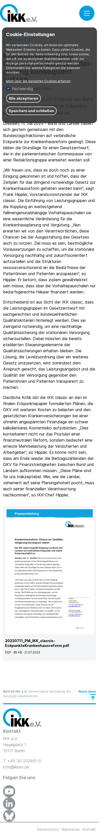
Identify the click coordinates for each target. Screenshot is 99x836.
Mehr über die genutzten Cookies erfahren (38, 81)
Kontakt (89, 829)
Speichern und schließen (31, 111)
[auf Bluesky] (9, 816)
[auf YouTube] (9, 791)
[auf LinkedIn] (9, 803)
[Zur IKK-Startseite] (22, 717)
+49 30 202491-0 (24, 760)
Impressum (71, 829)
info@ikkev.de (16, 767)
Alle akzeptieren (23, 98)
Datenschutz (48, 829)
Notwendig (22, 88)
